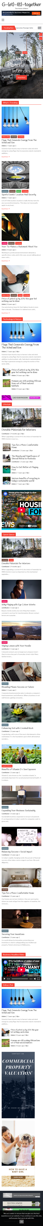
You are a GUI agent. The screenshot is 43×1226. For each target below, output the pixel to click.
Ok (22, 1222)
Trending (21, 136)
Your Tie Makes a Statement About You (19, 246)
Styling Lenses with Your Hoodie (16, 645)
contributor (5, 608)
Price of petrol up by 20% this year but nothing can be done (19, 300)
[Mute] (35, 979)
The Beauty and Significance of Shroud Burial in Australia (25, 457)
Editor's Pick (5, 136)
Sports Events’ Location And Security (19, 194)
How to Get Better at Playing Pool (25, 468)
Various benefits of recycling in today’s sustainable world (26, 479)
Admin (4, 146)
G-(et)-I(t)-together (21, 5)
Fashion (4, 243)
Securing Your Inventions (13, 934)
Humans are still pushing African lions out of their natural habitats (26, 383)
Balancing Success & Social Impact (17, 851)
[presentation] (40, 34)
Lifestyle (18, 52)
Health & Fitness (7, 766)
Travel (25, 52)
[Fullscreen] (38, 979)
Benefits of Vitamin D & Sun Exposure (19, 769)
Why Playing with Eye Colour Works (18, 604)
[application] (21, 970)
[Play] (4, 979)
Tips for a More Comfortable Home (25, 446)
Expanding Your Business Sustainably (18, 810)
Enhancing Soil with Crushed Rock (17, 728)
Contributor (5, 434)
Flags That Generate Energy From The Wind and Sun (19, 141)
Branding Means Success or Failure (18, 687)
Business (5, 191)
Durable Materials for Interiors (21, 65)
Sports (19, 191)
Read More (21, 77)
